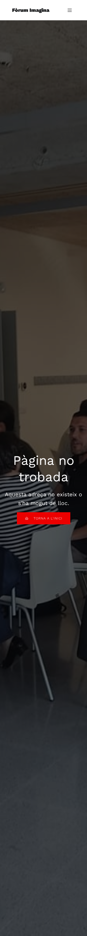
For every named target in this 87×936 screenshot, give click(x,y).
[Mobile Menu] (69, 10)
